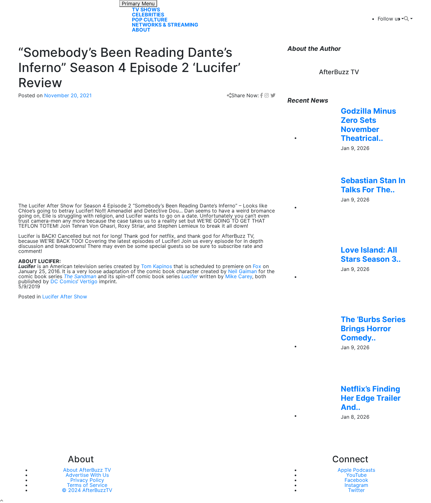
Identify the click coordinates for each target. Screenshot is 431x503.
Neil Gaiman (242, 271)
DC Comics (63, 281)
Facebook (356, 480)
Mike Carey (238, 276)
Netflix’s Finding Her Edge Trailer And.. (371, 398)
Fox (257, 266)
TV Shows (146, 9)
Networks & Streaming (165, 24)
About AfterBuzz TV (87, 470)
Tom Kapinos (156, 266)
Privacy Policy (87, 480)
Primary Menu (138, 3)
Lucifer (189, 276)
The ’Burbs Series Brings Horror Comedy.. (373, 328)
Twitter (356, 490)
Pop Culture (150, 19)
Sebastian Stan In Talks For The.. (373, 185)
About (141, 30)
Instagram (356, 485)
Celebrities (148, 14)
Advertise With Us (87, 475)
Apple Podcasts (356, 470)
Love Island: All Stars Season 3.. (371, 254)
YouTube (356, 475)
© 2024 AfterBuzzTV (87, 490)
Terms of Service (87, 485)
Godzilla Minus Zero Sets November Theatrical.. (368, 124)
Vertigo (88, 281)
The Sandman (80, 276)
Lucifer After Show (64, 296)
